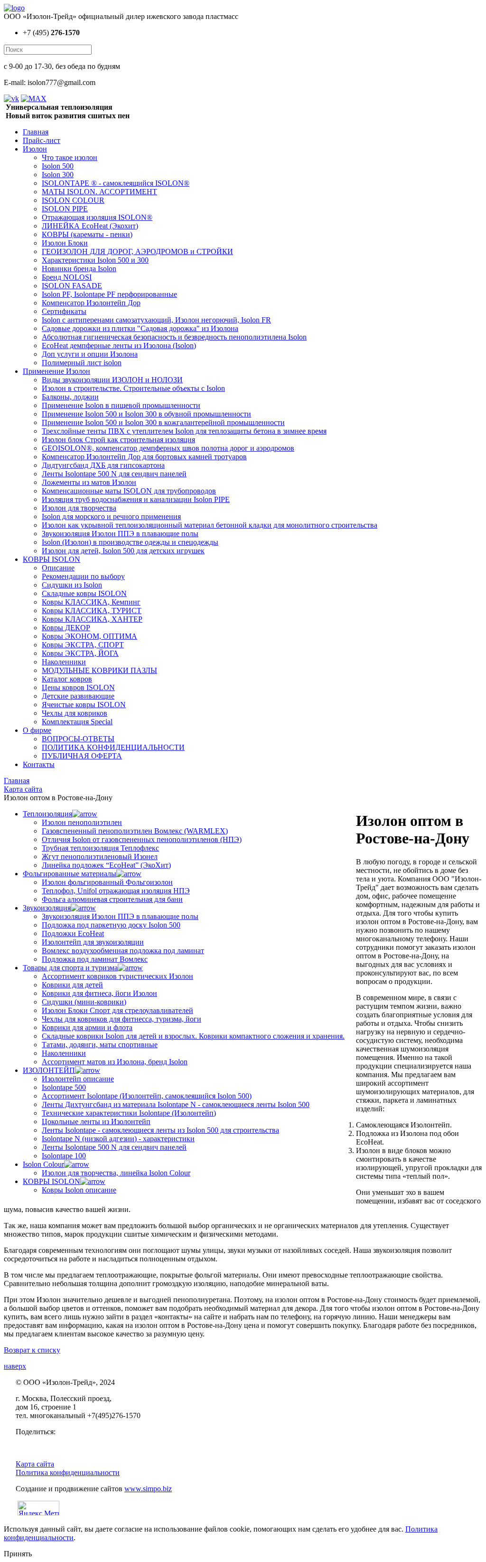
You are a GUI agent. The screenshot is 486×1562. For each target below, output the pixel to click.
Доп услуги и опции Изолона (90, 354)
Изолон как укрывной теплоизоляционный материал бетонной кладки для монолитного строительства (209, 525)
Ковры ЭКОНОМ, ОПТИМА (89, 636)
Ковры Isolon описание (79, 1190)
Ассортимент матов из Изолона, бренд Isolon (114, 1062)
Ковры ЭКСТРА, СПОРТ (83, 645)
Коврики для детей (72, 985)
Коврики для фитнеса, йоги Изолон (99, 993)
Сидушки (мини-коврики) (84, 1002)
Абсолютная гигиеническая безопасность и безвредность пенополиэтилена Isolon (174, 337)
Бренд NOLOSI (67, 277)
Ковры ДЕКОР (66, 628)
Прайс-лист (41, 140)
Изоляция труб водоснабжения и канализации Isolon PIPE (136, 499)
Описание (58, 568)
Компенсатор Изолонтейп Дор (91, 303)
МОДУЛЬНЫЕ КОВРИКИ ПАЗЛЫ (99, 670)
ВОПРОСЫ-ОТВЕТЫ (78, 739)
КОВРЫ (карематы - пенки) (87, 234)
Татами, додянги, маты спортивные (100, 1045)
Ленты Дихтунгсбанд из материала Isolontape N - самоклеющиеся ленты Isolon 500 (175, 1104)
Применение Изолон (56, 371)
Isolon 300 (58, 174)
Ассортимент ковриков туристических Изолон (117, 976)
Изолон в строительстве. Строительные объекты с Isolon (133, 388)
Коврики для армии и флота (87, 1027)
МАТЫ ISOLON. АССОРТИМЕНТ (99, 192)
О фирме (37, 730)
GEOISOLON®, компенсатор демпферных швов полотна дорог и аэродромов (168, 448)
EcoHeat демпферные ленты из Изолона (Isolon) (119, 345)
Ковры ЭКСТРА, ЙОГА (80, 653)
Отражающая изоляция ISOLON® (97, 217)
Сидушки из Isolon (72, 585)
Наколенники (64, 662)
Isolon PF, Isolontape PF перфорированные (109, 294)
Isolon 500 (58, 166)
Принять (18, 1554)
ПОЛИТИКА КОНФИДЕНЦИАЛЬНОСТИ (113, 747)
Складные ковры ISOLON (84, 593)
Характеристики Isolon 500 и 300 (95, 260)
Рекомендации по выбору (83, 576)
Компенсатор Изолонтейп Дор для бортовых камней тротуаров (144, 457)
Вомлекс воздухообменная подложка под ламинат (123, 951)
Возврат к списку (32, 1350)
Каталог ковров (67, 679)
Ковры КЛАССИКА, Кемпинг (91, 602)
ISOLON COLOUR (73, 200)
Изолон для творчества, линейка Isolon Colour (116, 1173)
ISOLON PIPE (65, 209)
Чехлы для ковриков (74, 713)
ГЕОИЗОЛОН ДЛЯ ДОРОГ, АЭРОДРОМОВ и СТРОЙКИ (137, 251)
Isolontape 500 (64, 1087)
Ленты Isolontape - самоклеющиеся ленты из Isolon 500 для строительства (160, 1130)
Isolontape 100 (64, 1156)
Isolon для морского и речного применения (111, 516)
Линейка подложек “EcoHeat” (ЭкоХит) (106, 865)
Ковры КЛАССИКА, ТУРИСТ (91, 610)
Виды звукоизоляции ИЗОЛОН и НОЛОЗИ (112, 380)
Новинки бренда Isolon (79, 269)
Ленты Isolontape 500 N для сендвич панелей (114, 474)
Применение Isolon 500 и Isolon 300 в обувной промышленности (146, 414)
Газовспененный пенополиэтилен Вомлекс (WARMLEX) (135, 831)
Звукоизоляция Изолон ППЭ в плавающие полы (120, 534)
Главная (35, 132)
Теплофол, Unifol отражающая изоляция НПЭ (116, 891)
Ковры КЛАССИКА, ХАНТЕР (92, 619)
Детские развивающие (78, 696)
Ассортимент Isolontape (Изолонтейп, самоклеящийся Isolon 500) (147, 1096)
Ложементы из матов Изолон (89, 482)
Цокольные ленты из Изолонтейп (96, 1121)
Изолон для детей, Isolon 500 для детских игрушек (123, 551)
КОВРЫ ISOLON (51, 559)
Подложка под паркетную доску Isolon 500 (111, 925)
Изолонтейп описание (78, 1079)
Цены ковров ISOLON (78, 687)
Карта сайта (35, 1464)
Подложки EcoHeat (73, 933)
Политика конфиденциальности (68, 1472)
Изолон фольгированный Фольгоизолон (107, 882)
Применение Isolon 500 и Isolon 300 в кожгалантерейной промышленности (163, 422)
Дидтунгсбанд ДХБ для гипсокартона (103, 465)
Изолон (35, 149)
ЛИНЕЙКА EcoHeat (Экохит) (90, 226)
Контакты (39, 764)
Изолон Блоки (65, 243)
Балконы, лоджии (70, 397)
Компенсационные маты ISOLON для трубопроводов (129, 491)
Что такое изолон (69, 157)
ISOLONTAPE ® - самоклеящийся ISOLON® (115, 183)
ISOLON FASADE (72, 286)
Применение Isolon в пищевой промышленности (121, 405)
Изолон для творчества (79, 508)
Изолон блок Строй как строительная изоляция (118, 439)
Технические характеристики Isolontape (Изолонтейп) (129, 1113)
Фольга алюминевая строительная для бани (112, 899)
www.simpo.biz (148, 1489)
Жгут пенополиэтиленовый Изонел (100, 856)
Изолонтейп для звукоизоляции (93, 942)
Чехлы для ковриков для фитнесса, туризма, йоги (121, 1019)
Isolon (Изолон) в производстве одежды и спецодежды (130, 542)
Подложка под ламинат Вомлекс (95, 959)
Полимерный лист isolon (82, 363)
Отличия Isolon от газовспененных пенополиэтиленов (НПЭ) (142, 839)
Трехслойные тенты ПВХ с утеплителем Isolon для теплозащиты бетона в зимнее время (184, 431)
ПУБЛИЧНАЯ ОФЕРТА (82, 756)
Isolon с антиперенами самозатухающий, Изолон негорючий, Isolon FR (156, 320)
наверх (15, 1366)
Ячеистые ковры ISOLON (84, 705)
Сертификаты (64, 311)
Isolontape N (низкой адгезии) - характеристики (118, 1139)
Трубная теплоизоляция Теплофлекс (100, 848)
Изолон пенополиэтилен (82, 822)
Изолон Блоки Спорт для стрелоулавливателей (117, 1010)
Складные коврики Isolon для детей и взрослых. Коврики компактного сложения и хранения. (193, 1036)
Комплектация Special (77, 722)
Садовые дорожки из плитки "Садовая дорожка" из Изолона (140, 328)
